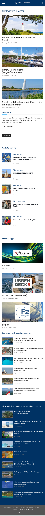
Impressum (15, 509)
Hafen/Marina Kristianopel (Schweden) (27, 472)
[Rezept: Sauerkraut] (7, 454)
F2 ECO (5, 325)
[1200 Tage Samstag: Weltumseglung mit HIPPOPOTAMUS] (7, 424)
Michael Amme (6, 107)
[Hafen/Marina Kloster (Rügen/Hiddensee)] (22, 57)
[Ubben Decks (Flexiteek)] (22, 283)
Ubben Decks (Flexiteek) (14, 295)
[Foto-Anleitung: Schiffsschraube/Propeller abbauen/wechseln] (7, 351)
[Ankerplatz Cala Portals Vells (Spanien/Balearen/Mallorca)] (7, 464)
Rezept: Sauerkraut (20, 452)
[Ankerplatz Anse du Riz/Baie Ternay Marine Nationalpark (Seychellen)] (7, 494)
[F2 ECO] (22, 312)
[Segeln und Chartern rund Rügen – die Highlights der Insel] (22, 89)
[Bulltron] (22, 253)
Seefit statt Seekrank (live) (24, 220)
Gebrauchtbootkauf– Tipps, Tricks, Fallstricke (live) (25, 158)
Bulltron (6, 265)
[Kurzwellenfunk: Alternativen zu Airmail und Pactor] (7, 434)
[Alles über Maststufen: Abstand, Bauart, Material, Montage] (7, 484)
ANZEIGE (4, 268)
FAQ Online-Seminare (26, 507)
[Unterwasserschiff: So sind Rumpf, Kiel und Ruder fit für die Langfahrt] (7, 361)
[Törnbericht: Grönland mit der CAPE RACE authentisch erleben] (7, 444)
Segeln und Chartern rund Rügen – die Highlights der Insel (22, 103)
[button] (3, 3)
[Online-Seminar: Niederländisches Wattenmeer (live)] (7, 371)
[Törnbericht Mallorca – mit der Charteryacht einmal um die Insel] (7, 341)
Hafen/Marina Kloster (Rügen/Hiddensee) (13, 71)
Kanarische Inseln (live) (23, 173)
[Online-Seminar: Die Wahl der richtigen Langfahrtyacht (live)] (7, 381)
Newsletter (7, 507)
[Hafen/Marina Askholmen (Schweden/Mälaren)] (7, 414)
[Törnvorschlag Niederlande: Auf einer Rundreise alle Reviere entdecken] (7, 391)
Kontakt (37, 507)
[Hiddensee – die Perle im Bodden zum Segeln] (22, 25)
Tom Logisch (5, 43)
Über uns (15, 507)
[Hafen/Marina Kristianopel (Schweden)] (7, 474)
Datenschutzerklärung (26, 509)
